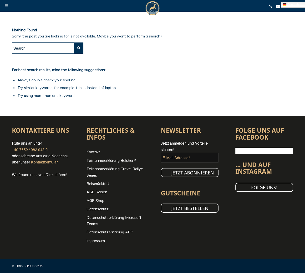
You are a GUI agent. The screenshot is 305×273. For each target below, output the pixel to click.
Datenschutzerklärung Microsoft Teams (113, 220)
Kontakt (93, 151)
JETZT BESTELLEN (189, 208)
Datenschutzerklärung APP (109, 232)
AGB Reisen (96, 191)
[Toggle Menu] (6, 5)
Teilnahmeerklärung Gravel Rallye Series (114, 171)
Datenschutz (97, 208)
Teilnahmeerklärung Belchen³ (111, 160)
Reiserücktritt (97, 183)
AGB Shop (95, 200)
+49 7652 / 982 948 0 (30, 149)
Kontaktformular (44, 162)
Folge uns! (264, 187)
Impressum (95, 240)
